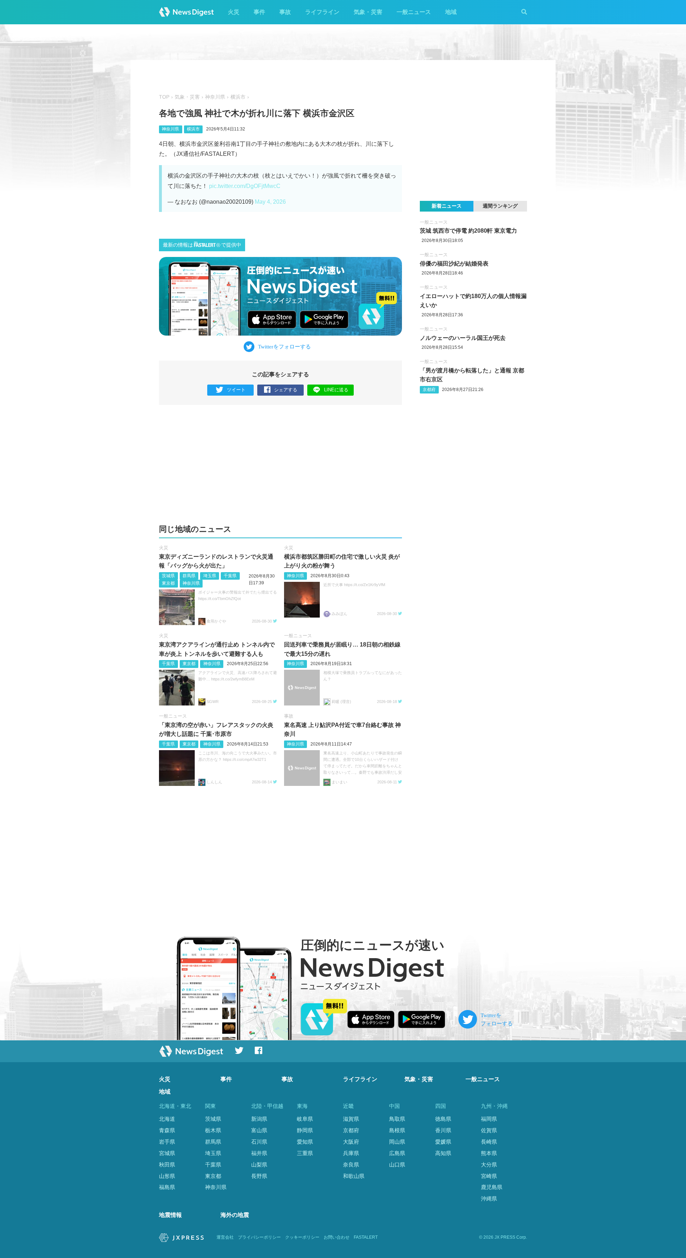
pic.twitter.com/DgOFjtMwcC (244, 186)
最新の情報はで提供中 (202, 245)
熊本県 (489, 1153)
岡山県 (397, 1142)
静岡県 (305, 1130)
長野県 (259, 1176)
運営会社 (225, 1237)
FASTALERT (366, 1237)
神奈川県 (215, 97)
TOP (164, 97)
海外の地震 (234, 1215)
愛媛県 (443, 1142)
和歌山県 (353, 1176)
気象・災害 (368, 12)
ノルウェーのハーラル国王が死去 (463, 338)
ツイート (236, 389)
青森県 (167, 1130)
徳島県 (443, 1119)
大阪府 (351, 1142)
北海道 (167, 1119)
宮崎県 (489, 1176)
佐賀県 (489, 1130)
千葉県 (230, 575)
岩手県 (167, 1142)
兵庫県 (351, 1153)
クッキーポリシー (302, 1237)
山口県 (397, 1165)
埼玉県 (209, 575)
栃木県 (213, 1130)
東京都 (168, 583)
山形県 (167, 1176)
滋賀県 (351, 1119)
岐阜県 (305, 1119)
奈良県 (351, 1165)
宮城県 (167, 1153)
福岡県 (489, 1119)
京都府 (429, 389)
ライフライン (322, 12)
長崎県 (489, 1142)
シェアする (285, 389)
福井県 (259, 1153)
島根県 (397, 1130)
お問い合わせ (336, 1237)
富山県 (259, 1130)
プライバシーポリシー (259, 1237)
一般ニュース (414, 12)
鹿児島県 (491, 1187)
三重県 (305, 1153)
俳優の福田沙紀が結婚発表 (454, 264)
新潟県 (259, 1119)
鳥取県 (397, 1119)
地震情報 (170, 1215)
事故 (285, 12)
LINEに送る (336, 389)
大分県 (489, 1165)
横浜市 (237, 97)
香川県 (443, 1130)
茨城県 (168, 575)
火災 (233, 12)
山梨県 (259, 1165)
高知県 (443, 1153)
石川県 (259, 1142)
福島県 (167, 1187)
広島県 (397, 1153)
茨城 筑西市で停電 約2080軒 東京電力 (468, 231)
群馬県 (189, 575)
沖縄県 (489, 1198)
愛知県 (305, 1142)
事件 (259, 12)
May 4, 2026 (270, 202)
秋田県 (167, 1165)
